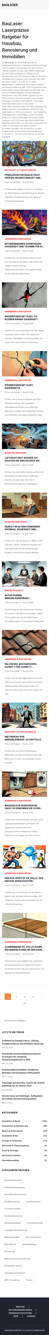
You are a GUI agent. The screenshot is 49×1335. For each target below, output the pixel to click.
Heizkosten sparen (13, 1266)
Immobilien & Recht (14, 590)
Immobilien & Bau (24, 1136)
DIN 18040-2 (10, 1244)
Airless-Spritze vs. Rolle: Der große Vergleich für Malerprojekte (24, 879)
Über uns (20, 1307)
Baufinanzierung (12, 1201)
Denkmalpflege (29, 1244)
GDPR (15, 1316)
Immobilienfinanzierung (15, 1194)
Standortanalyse (12, 1237)
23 (24, 1003)
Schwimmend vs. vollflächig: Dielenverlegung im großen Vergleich (23, 948)
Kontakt (31, 1316)
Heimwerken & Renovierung (18, 239)
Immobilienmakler (12, 1223)
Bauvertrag (9, 1251)
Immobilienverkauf (13, 1180)
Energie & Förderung (24, 1141)
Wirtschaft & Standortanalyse (20, 170)
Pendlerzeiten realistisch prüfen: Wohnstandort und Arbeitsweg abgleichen (22, 176)
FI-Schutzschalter (12, 1209)
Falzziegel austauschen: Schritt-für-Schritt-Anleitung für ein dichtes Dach (21, 665)
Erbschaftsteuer (33, 1237)
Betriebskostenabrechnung (17, 1259)
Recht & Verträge (24, 1150)
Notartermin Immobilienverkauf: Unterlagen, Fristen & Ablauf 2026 (24, 597)
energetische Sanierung (15, 1230)
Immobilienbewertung (14, 1187)
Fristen (29, 1280)
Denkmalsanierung (13, 1216)
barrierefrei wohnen (24, 1155)
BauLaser (10, 5)
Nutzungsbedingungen (20, 1310)
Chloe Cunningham (12, 182)
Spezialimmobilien (24, 1160)
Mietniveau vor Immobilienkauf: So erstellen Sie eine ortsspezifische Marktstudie (24, 738)
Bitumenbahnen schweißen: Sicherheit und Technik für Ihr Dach (24, 245)
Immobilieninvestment (14, 1273)
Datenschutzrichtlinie (20, 1313)
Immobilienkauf (33, 1201)
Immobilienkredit (35, 1223)
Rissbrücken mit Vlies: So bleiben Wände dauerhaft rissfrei (21, 318)
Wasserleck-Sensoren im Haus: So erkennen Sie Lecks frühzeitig (23, 807)
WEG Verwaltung (12, 1280)
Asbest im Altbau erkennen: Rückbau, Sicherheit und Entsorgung (22, 528)
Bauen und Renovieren (16, 453)
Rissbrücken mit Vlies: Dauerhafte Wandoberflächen (19, 386)
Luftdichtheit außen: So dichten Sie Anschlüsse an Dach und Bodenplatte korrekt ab (22, 459)
